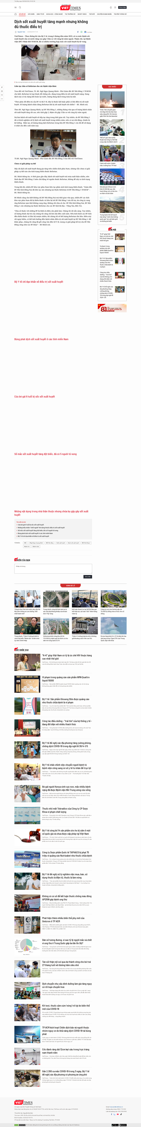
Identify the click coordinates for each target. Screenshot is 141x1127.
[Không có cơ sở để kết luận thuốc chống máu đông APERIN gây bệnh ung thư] (27, 903)
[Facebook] (78, 32)
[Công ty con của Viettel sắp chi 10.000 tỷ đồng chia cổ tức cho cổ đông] (114, 598)
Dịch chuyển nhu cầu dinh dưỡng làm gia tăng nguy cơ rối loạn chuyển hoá (67, 985)
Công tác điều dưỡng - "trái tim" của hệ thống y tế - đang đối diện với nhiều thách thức (106, 277)
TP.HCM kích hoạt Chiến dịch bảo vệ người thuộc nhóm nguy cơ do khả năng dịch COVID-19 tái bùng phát (66, 1030)
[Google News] (88, 32)
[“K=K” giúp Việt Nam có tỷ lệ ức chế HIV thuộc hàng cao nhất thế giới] (120, 237)
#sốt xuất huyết (60, 543)
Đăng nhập (122, 7)
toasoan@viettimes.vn (116, 1107)
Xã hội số (22, 14)
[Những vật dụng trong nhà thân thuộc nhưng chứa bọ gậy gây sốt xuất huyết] (53, 484)
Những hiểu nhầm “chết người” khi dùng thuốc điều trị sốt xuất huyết (41, 528)
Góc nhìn (31, 14)
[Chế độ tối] (115, 7)
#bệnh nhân (36, 546)
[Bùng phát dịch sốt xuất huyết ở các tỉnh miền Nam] (53, 311)
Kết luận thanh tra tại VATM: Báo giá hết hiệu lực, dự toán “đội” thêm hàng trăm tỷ (84, 611)
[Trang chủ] (15, 14)
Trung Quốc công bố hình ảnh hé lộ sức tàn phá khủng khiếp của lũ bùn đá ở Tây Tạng (55, 611)
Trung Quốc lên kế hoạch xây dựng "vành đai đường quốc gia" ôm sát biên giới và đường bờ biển (109, 218)
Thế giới (92, 14)
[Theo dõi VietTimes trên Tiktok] (121, 1114)
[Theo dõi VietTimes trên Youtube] (118, 1114)
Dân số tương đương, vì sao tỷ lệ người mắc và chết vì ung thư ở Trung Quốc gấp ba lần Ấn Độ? (67, 941)
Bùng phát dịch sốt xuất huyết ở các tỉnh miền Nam (41, 339)
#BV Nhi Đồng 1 (86, 543)
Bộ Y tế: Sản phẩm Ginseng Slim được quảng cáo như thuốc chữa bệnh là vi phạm (106, 262)
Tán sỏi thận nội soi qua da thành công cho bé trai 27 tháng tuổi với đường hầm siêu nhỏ (66, 963)
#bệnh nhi (27, 546)
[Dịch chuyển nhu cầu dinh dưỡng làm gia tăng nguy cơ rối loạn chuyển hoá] (27, 990)
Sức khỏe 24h (21, 650)
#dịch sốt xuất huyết (73, 543)
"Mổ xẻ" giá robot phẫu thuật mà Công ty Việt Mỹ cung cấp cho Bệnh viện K (108, 140)
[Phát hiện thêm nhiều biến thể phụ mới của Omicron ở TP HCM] (27, 925)
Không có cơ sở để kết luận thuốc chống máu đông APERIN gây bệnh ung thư (67, 898)
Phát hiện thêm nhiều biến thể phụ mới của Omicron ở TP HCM (63, 919)
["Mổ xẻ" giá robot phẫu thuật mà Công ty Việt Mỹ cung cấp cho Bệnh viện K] (112, 127)
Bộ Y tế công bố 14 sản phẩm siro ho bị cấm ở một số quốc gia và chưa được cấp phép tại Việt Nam (66, 832)
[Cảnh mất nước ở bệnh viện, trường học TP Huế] (112, 153)
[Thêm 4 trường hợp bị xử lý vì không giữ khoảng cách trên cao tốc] (85, 625)
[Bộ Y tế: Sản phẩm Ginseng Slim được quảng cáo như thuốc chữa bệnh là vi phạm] (120, 261)
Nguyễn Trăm (21, 32)
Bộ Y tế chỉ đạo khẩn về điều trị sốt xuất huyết (38, 281)
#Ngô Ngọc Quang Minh (36, 543)
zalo (114, 1114)
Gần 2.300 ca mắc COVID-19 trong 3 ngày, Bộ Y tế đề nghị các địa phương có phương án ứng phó (65, 1073)
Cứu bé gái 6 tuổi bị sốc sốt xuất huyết (34, 396)
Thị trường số (70, 14)
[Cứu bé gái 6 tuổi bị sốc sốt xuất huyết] (53, 369)
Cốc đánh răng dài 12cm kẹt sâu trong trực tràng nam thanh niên (65, 1051)
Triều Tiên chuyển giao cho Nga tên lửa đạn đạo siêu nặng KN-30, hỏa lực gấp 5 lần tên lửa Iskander (108, 113)
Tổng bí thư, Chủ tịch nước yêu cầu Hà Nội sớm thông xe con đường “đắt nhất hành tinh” (27, 611)
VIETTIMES (70, 7)
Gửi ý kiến (88, 576)
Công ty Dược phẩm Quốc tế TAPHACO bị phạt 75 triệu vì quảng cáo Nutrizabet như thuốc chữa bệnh (67, 854)
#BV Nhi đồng (49, 543)
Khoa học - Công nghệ (54, 14)
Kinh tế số (40, 14)
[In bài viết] (81, 32)
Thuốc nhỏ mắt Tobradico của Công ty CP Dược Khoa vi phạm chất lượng (65, 810)
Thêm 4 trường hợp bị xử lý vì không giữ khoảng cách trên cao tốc (84, 637)
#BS (25, 543)
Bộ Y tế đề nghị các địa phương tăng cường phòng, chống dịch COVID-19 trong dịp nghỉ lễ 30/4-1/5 (106, 292)
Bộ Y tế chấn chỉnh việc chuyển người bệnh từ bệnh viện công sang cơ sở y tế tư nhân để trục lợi (66, 766)
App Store (115, 1125)
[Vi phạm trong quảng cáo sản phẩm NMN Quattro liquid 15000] (120, 249)
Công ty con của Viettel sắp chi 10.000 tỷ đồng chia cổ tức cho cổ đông (112, 611)
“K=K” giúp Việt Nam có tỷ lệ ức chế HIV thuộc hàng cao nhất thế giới (106, 237)
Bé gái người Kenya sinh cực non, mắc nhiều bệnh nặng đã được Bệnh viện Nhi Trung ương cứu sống (66, 788)
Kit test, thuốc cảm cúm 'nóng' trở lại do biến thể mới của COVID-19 (66, 1007)
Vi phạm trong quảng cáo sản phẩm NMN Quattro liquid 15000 (106, 249)
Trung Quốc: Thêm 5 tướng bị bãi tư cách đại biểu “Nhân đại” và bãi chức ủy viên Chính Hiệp (26, 638)
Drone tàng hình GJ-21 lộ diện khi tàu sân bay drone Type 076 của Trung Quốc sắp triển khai (113, 638)
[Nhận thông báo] (111, 7)
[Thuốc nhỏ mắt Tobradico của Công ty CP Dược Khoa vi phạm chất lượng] (27, 815)
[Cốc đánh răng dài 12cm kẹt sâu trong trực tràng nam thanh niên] (27, 1056)
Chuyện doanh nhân (104, 14)
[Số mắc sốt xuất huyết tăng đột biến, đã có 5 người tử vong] (53, 426)
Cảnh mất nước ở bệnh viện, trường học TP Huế (108, 164)
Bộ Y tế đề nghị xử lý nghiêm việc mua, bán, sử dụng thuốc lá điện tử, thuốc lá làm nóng (64, 876)
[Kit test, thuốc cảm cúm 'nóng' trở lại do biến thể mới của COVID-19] (27, 1012)
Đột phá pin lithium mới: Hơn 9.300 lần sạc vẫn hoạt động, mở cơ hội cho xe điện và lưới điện (108, 190)
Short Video (82, 14)
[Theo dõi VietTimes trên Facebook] (111, 1114)
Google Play (123, 1125)
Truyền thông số (120, 14)
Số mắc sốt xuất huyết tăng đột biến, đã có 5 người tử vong (45, 454)
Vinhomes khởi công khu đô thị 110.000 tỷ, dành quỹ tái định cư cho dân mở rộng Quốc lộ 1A (55, 638)
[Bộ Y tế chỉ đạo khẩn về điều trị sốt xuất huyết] (53, 254)
